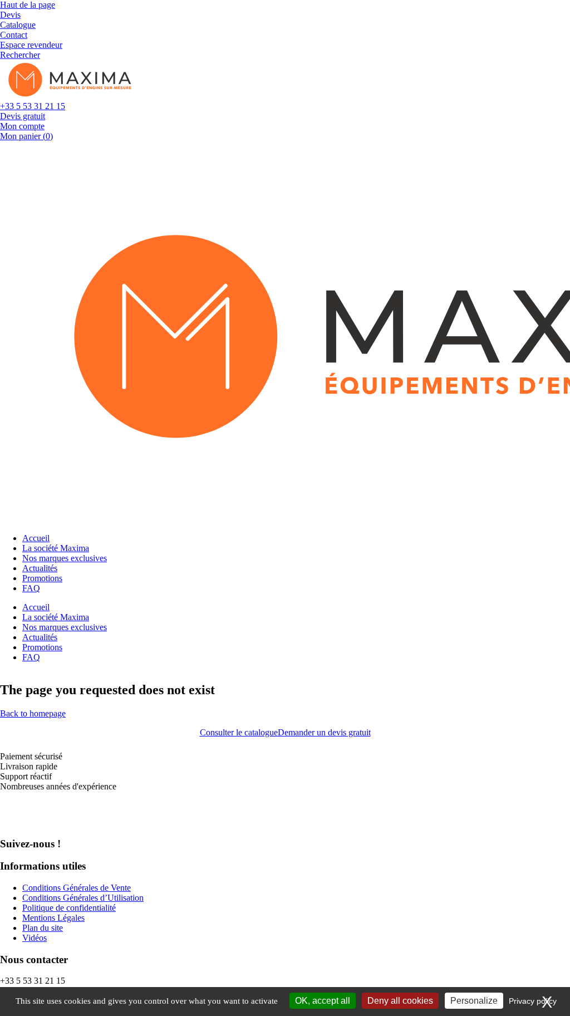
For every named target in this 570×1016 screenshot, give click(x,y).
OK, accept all (322, 1000)
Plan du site (42, 927)
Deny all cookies (400, 1000)
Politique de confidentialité (69, 907)
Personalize (474, 1000)
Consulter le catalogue (239, 732)
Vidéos (34, 938)
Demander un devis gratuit (324, 732)
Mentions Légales (53, 917)
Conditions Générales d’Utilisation (83, 897)
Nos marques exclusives (64, 558)
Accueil (36, 538)
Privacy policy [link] (533, 1001)
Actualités (39, 568)
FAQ (31, 588)
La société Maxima (55, 548)
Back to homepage (33, 713)
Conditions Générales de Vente (76, 887)
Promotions (42, 578)
